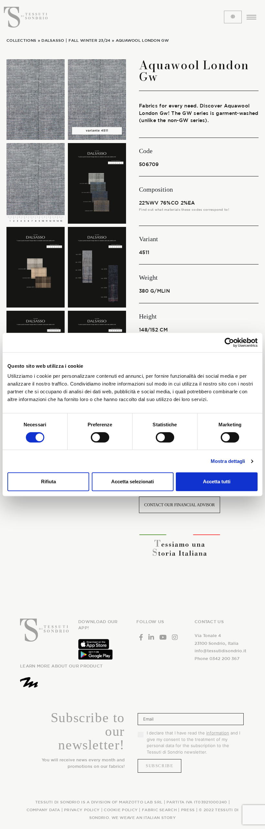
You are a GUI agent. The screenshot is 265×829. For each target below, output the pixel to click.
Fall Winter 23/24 (90, 40)
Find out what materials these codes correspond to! (184, 209)
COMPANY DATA (43, 809)
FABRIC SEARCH (159, 809)
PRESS (188, 809)
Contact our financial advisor (179, 504)
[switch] (100, 437)
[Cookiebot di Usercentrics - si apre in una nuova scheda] (229, 342)
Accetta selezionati (132, 481)
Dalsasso (52, 40)
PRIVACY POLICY (82, 809)
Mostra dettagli (228, 461)
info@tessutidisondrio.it (220, 650)
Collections (21, 40)
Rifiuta (48, 481)
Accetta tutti (216, 481)
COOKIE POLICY (121, 809)
